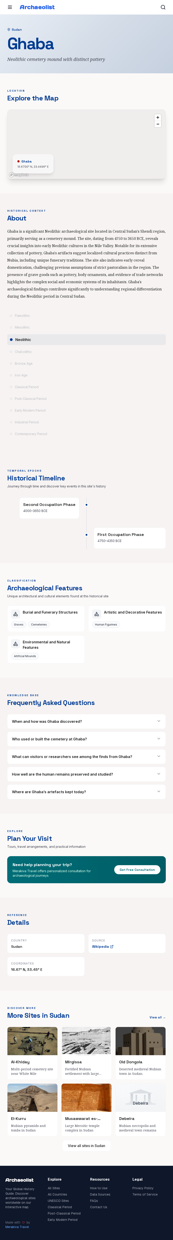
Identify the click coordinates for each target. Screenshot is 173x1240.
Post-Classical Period (64, 1213)
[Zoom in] (158, 117)
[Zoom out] (158, 124)
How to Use (98, 1188)
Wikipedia (100, 946)
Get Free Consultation (137, 870)
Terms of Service (145, 1194)
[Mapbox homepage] (19, 174)
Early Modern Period (62, 1219)
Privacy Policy (143, 1188)
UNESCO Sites (58, 1201)
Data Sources (100, 1194)
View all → (158, 1017)
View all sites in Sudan (86, 1145)
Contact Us (98, 1207)
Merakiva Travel (17, 1227)
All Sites (54, 1188)
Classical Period (60, 1207)
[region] (86, 144)
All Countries (57, 1194)
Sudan (17, 30)
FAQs (94, 1201)
